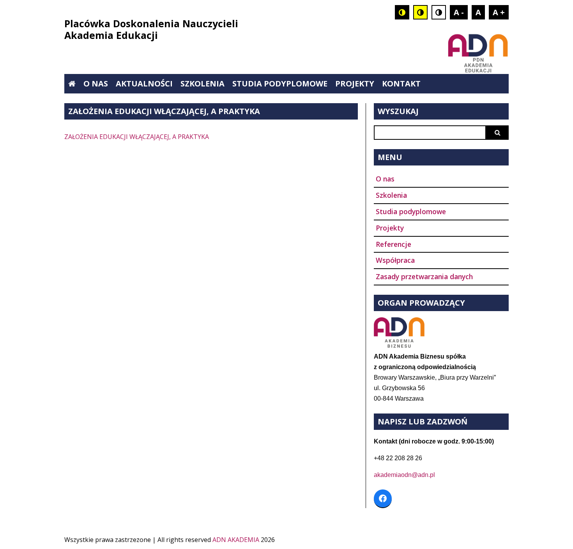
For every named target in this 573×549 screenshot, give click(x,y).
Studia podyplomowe (279, 83)
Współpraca (395, 260)
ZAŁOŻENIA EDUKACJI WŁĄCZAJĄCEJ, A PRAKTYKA (136, 136)
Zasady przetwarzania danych (424, 276)
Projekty (354, 83)
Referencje (393, 244)
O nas (95, 83)
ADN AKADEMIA (235, 539)
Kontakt (401, 83)
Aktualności (144, 83)
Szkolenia (202, 83)
